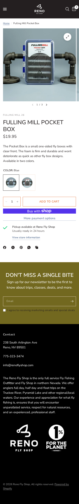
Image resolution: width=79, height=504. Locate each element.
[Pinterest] (22, 247)
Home (6, 23)
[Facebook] (5, 247)
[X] (13, 247)
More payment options (40, 218)
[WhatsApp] (29, 247)
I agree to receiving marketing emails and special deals (41, 310)
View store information (26, 237)
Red (27, 182)
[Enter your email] (72, 301)
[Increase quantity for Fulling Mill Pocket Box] (17, 201)
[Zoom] (67, 37)
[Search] (67, 9)
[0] (73, 9)
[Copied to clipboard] (37, 247)
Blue (11, 182)
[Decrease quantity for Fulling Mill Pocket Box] (6, 201)
